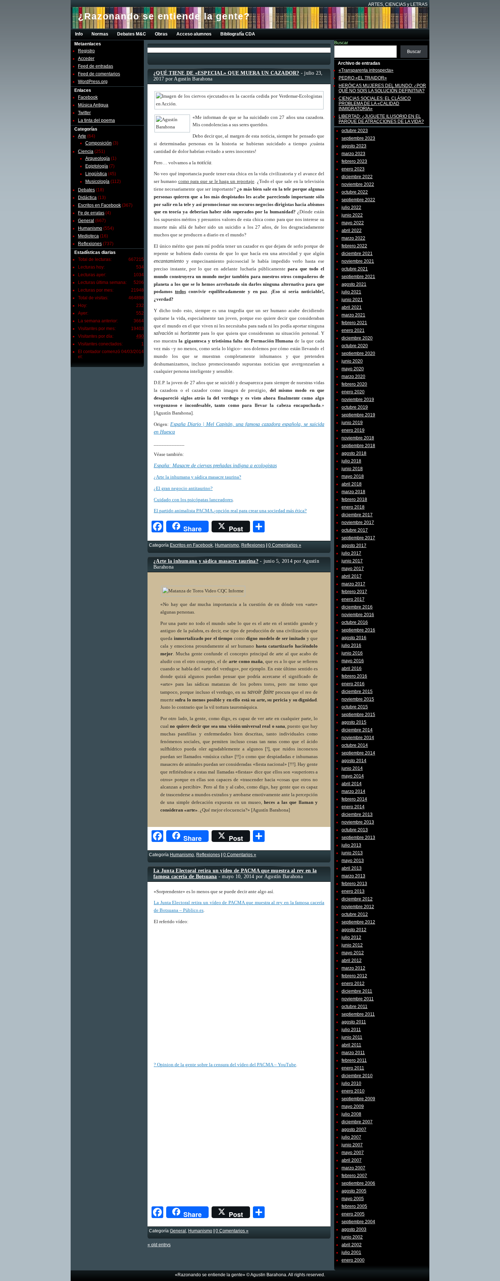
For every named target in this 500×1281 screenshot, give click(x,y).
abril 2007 (352, 1160)
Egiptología (96, 166)
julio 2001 (351, 1252)
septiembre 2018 (358, 445)
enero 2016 (353, 683)
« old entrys (159, 1244)
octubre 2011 (354, 1006)
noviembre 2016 (358, 614)
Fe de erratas (91, 213)
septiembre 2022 (358, 199)
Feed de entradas (95, 66)
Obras (161, 34)
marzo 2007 (353, 1167)
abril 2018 (352, 484)
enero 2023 (353, 169)
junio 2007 (352, 1144)
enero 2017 (353, 599)
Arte (82, 136)
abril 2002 (352, 1244)
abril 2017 (352, 576)
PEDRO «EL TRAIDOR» (363, 77)
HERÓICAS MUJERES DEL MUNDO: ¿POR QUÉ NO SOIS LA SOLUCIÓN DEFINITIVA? (382, 88)
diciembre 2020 (357, 338)
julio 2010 (351, 1083)
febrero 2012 (354, 975)
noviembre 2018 (358, 438)
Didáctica (87, 197)
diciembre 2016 (357, 607)
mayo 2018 (353, 476)
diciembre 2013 (357, 814)
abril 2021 (352, 307)
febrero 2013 (354, 883)
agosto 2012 (354, 929)
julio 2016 (351, 645)
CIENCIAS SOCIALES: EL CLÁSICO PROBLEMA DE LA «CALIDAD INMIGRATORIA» (375, 103)
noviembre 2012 (358, 906)
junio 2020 (352, 361)
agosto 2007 (354, 1129)
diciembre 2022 (357, 176)
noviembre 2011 (358, 998)
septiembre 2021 (358, 276)
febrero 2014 (354, 799)
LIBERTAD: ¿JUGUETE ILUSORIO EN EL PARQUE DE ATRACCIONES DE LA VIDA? (381, 119)
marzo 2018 (353, 491)
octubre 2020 (355, 345)
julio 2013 (351, 845)
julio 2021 (351, 292)
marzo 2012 (353, 968)
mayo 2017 (353, 568)
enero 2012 (353, 983)
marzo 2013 (353, 876)
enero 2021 (353, 330)
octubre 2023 (355, 130)
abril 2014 (352, 783)
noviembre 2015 (358, 699)
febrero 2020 (354, 384)
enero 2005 (353, 1214)
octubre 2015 (355, 706)
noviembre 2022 (358, 184)
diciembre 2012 (357, 899)
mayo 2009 (353, 1106)
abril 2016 (352, 668)
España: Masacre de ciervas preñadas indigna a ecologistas (215, 465)
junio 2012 (352, 945)
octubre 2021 (355, 268)
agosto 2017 (354, 545)
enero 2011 (353, 1068)
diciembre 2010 (357, 1075)
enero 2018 (353, 507)
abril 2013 (352, 868)
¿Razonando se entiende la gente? (164, 16)
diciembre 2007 (357, 1121)
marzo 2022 (353, 238)
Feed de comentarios (99, 73)
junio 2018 (352, 468)
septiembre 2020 (358, 353)
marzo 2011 (353, 1052)
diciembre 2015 (357, 691)
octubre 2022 (355, 192)
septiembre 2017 (358, 537)
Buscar (341, 42)
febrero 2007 (354, 1175)
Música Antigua (93, 105)
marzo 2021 (353, 315)
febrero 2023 (354, 161)
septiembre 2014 (358, 753)
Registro (86, 50)
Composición (98, 143)
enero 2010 (353, 1091)
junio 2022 (352, 215)
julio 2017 (351, 553)
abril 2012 (352, 960)
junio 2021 (352, 299)
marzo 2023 (353, 153)
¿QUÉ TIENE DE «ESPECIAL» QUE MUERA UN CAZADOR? (226, 73)
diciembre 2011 (357, 991)
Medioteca (88, 236)
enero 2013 (353, 891)
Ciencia (85, 151)
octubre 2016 (355, 622)
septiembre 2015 (358, 714)
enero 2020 (353, 391)
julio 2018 (351, 461)
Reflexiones (90, 243)
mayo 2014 (353, 776)
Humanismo (90, 228)
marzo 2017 (353, 584)
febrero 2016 (354, 676)
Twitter (84, 112)
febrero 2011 (354, 1060)
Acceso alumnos (194, 34)
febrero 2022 (354, 245)
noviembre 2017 (358, 522)
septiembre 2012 (358, 922)
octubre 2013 (355, 829)
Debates (86, 189)
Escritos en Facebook (99, 205)
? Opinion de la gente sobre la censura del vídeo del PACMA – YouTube (225, 1064)
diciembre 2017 (357, 514)
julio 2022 (351, 207)
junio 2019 (352, 422)
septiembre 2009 (358, 1098)
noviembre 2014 (358, 737)
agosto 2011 (354, 1022)
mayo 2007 (353, 1152)
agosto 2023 (354, 146)
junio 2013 (352, 852)
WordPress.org (93, 81)
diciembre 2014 (357, 730)
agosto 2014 (354, 760)
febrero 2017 (354, 591)
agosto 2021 (354, 284)
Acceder (86, 58)
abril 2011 (351, 1045)
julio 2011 (351, 1029)
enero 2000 (353, 1260)
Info (79, 34)
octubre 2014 (355, 745)
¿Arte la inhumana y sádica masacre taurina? (197, 477)
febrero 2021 (354, 322)
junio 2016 (352, 653)
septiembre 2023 (358, 138)
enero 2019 (353, 430)
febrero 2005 (354, 1206)
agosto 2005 (354, 1191)
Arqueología (97, 158)
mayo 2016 (353, 660)
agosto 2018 (354, 453)
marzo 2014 (353, 791)
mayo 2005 (353, 1198)
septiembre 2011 (358, 1014)
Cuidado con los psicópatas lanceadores (193, 499)
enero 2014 (353, 806)
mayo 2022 (353, 222)
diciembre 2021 (357, 253)
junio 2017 (352, 560)
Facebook (88, 97)
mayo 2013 (353, 860)
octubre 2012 (355, 914)
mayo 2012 (353, 952)
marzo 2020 (353, 376)
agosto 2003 (354, 1229)
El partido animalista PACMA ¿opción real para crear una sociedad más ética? (230, 510)
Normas (100, 34)
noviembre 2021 (358, 261)
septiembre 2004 (358, 1221)
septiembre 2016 (358, 630)
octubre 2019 (355, 407)
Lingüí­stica (96, 173)
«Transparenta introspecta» (366, 70)
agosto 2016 (354, 637)
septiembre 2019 (358, 414)
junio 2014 (352, 768)
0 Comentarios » (284, 545)
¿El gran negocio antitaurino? (183, 488)
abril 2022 (352, 230)
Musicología (97, 181)
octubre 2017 (355, 530)
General (86, 220)
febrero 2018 (354, 499)
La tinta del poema (96, 120)
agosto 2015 (354, 722)
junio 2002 (352, 1237)
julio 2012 (351, 937)
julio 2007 (351, 1137)
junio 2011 (352, 1037)
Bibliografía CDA (237, 34)
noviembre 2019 (358, 399)
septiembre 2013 (358, 837)
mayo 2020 (353, 368)
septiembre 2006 (358, 1183)
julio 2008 (351, 1114)
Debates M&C (131, 34)
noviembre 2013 (358, 822)
